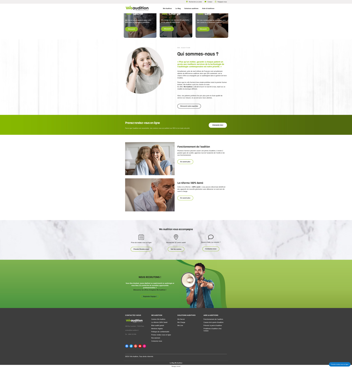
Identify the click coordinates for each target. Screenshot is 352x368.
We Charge (181, 322)
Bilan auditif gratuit (157, 325)
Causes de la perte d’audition (213, 322)
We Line (180, 325)
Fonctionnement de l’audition (213, 319)
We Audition (167, 8)
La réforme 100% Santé (159, 322)
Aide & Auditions (208, 8)
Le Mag (178, 8)
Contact (210, 2)
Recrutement (155, 338)
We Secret (181, 319)
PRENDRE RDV (217, 125)
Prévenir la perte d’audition (212, 325)
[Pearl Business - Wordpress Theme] (135, 321)
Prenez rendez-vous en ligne (161, 335)
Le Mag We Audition (176, 363)
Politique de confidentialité (160, 332)
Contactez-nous (156, 341)
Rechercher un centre (195, 2)
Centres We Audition (158, 319)
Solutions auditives (191, 8)
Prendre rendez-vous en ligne (339, 364)
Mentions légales (157, 328)
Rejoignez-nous (222, 2)
